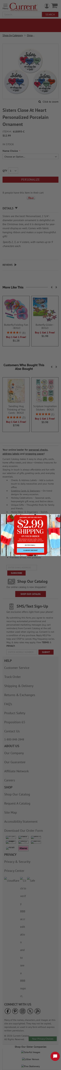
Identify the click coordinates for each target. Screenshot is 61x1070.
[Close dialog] (58, 516)
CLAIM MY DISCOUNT (30, 550)
